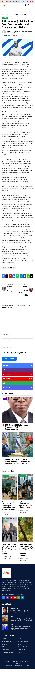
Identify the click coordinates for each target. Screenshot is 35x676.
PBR (14, 267)
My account (5, 649)
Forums (26, 665)
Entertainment (6, 647)
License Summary (7, 652)
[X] (26, 1)
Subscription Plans (23, 647)
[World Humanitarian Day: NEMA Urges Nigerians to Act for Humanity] (5, 610)
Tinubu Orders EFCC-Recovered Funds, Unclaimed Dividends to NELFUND (20, 628)
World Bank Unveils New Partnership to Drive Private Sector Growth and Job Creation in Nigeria (9, 549)
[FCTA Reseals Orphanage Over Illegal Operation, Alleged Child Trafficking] (5, 618)
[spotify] (18, 597)
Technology (21, 649)
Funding (10, 267)
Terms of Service (23, 652)
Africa (4, 267)
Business (10, 15)
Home (3, 15)
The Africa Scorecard (14, 31)
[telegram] (22, 597)
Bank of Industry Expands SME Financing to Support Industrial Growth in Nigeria (8, 506)
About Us (20, 638)
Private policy (18, 665)
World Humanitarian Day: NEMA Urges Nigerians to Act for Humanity (21, 611)
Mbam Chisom (7, 512)
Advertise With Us (7, 641)
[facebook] (23, 1)
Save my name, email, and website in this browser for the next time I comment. (16, 353)
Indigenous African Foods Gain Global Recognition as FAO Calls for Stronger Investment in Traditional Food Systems (25, 549)
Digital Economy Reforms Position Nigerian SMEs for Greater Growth (25, 505)
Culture (20, 644)
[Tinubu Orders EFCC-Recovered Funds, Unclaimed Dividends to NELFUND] (5, 627)
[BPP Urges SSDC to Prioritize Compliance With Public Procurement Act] (17, 410)
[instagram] (28, 1)
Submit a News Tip (23, 641)
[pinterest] (30, 1)
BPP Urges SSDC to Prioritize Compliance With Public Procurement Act (16, 427)
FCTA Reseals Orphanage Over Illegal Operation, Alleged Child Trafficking (21, 619)
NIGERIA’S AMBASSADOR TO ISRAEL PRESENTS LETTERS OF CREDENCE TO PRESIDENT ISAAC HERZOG (18, 462)
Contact (4, 644)
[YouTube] (32, 1)
